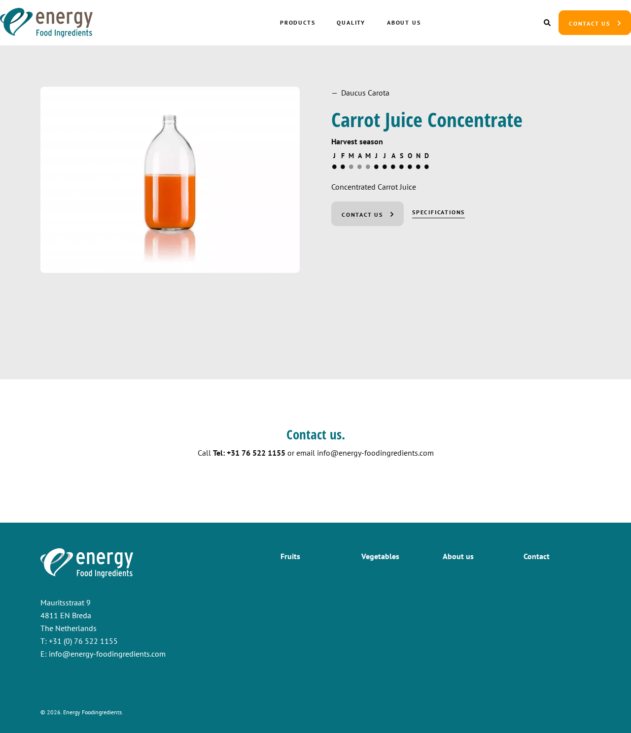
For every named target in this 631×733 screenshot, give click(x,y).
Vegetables (380, 556)
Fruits (290, 556)
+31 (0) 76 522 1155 (83, 641)
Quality (351, 22)
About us (404, 22)
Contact (537, 556)
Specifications (438, 212)
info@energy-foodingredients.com (375, 453)
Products (297, 22)
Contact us (589, 23)
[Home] (71, 22)
